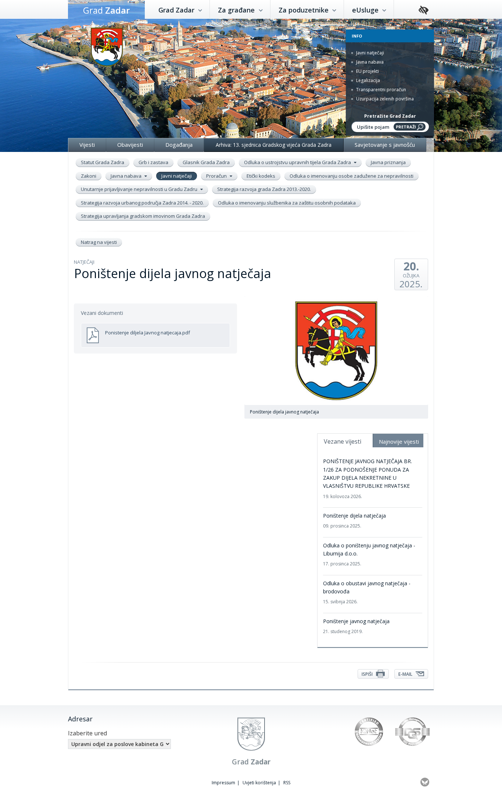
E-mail (405, 674)
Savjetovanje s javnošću (385, 144)
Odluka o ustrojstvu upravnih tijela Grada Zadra (298, 162)
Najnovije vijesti (399, 441)
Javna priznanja (388, 162)
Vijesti (87, 144)
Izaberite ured (87, 733)
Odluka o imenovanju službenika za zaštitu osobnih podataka (287, 202)
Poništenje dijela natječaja (354, 520)
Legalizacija (367, 80)
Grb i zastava (153, 162)
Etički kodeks (261, 176)
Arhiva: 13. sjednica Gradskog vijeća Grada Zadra (273, 144)
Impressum (223, 783)
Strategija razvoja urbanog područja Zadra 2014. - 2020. (142, 202)
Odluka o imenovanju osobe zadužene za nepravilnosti (351, 176)
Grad (106, 10)
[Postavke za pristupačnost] (424, 10)
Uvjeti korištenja (259, 783)
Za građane (237, 10)
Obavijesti (130, 144)
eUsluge (366, 10)
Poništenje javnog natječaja (356, 626)
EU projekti (367, 71)
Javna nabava (369, 62)
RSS (286, 783)
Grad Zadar (177, 10)
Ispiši (368, 674)
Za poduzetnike (304, 10)
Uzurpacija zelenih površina (384, 99)
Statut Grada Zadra (102, 162)
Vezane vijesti (342, 441)
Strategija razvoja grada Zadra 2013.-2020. (264, 189)
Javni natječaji (369, 53)
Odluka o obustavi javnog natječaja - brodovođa (366, 592)
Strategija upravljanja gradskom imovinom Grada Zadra (143, 216)
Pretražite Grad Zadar (390, 116)
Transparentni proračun (380, 89)
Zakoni (88, 176)
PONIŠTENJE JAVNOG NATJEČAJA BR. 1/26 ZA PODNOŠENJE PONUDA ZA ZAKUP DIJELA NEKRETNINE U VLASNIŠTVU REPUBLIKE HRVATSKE (367, 479)
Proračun (217, 176)
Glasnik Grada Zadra (206, 162)
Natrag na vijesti (99, 242)
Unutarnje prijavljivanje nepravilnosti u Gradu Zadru (139, 189)
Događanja (179, 144)
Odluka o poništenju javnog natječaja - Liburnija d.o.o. (369, 554)
